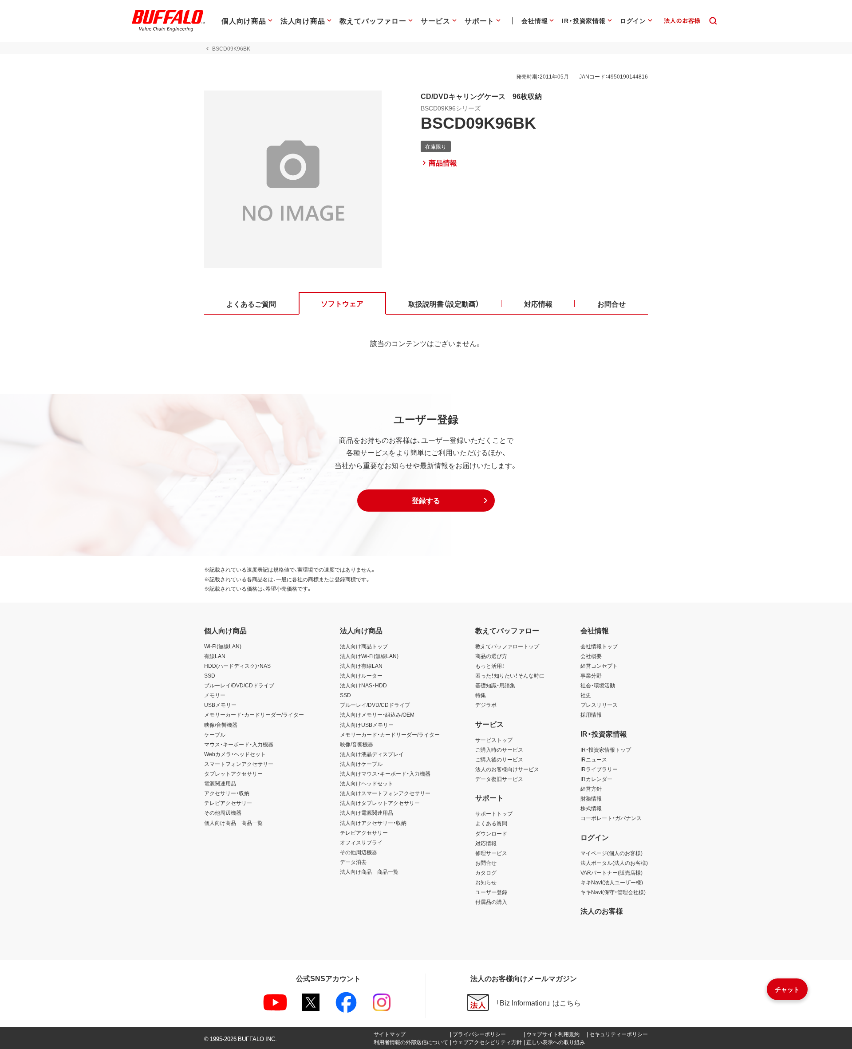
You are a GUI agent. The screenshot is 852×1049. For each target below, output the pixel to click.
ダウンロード (491, 833)
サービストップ (494, 740)
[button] (426, 500)
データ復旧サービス (499, 779)
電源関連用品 (220, 783)
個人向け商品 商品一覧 (233, 823)
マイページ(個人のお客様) (611, 853)
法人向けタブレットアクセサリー (380, 803)
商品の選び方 (491, 656)
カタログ (486, 872)
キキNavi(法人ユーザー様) (611, 882)
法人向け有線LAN (361, 666)
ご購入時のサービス (499, 749)
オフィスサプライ (361, 842)
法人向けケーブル (361, 764)
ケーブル (214, 734)
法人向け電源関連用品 (366, 812)
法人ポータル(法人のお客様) (614, 863)
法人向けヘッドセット (366, 783)
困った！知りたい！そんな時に (509, 675)
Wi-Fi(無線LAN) (222, 646)
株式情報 (591, 808)
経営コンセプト (599, 666)
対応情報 (486, 843)
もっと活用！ (490, 666)
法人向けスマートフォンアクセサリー (385, 793)
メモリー (214, 695)
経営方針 (591, 789)
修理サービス (491, 853)
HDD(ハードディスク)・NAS (237, 666)
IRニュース (593, 759)
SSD (209, 675)
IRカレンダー (596, 779)
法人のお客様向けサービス (507, 769)
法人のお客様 (601, 910)
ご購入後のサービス (499, 759)
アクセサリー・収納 (226, 793)
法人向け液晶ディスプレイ (372, 754)
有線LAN (214, 656)
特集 (480, 695)
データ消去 (353, 862)
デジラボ (486, 705)
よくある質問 (491, 823)
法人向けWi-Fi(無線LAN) (369, 656)
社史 (585, 695)
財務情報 (591, 798)
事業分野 (591, 675)
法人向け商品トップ (364, 646)
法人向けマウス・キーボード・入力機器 (385, 773)
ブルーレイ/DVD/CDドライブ (239, 685)
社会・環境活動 (597, 685)
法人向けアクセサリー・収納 (373, 823)
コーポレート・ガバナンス (611, 818)
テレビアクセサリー (228, 803)
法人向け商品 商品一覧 (369, 871)
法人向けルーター (361, 675)
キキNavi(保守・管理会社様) (613, 892)
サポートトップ (494, 813)
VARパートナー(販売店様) (611, 872)
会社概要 (591, 656)
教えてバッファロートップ (507, 646)
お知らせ (486, 882)
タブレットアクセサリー (233, 773)
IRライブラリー (599, 769)
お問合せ (486, 863)
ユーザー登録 (491, 892)
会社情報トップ (599, 646)
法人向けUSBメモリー (367, 725)
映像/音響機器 (220, 725)
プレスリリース (599, 705)
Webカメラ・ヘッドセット (235, 754)
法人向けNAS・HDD (363, 685)
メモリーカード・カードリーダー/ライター (254, 714)
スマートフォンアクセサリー (238, 764)
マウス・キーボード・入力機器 (238, 744)
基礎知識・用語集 (495, 685)
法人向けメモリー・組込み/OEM (377, 714)
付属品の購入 (491, 902)
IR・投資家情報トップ (605, 749)
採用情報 (591, 714)
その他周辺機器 (222, 812)
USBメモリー (220, 705)
